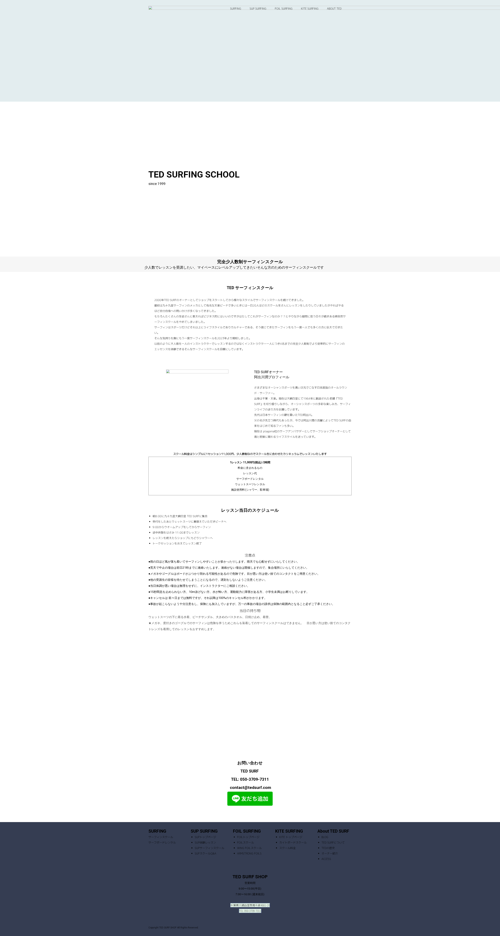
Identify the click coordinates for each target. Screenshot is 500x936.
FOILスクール (245, 842)
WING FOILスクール (249, 848)
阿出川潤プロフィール (271, 377)
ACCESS (326, 859)
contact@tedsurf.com (250, 787)
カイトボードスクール (293, 842)
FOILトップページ (248, 837)
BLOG (324, 837)
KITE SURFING (310, 8)
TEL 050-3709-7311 (250, 911)
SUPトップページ (205, 837)
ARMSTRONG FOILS (249, 853)
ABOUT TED (334, 8)
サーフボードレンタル (162, 842)
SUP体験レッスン (205, 842)
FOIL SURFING (284, 8)
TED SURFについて (333, 842)
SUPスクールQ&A (205, 853)
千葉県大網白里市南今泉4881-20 (250, 905)
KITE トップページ (290, 837)
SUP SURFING (258, 8)
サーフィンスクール (160, 837)
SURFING (235, 8)
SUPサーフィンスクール (209, 848)
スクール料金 (287, 848)
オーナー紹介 (329, 853)
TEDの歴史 (328, 848)
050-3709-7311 (254, 779)
